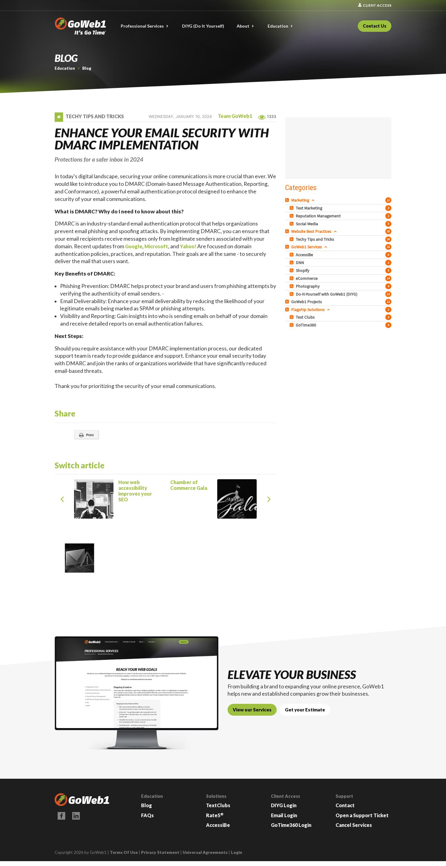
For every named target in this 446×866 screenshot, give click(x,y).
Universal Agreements (205, 852)
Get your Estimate (305, 709)
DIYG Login (283, 805)
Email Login (284, 815)
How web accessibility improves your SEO (110, 488)
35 (388, 231)
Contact (345, 805)
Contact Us (374, 25)
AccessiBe (218, 825)
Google (133, 246)
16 (388, 247)
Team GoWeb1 (235, 116)
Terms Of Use (124, 852)
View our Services (252, 709)
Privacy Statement (160, 852)
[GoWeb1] (80, 25)
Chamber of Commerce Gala (223, 482)
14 (388, 278)
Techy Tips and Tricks (95, 116)
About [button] (243, 25)
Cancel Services (354, 825)
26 (388, 239)
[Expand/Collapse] (313, 200)
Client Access (374, 5)
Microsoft (156, 246)
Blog (146, 805)
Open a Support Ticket (362, 815)
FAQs (147, 815)
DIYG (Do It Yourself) (203, 25)
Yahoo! (188, 246)
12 (388, 200)
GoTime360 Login (291, 825)
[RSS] (287, 200)
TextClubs (218, 805)
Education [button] (278, 25)
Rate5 (215, 815)
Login (236, 852)
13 (388, 294)
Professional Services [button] (142, 25)
